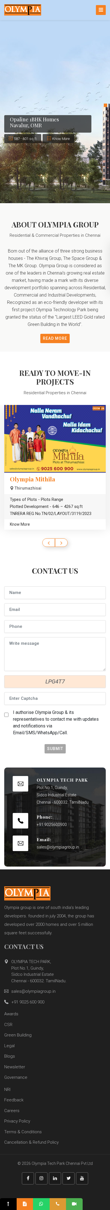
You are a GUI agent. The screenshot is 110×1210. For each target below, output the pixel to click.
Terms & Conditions (23, 1131)
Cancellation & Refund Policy (31, 1142)
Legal (9, 1045)
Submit (55, 748)
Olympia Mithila (32, 479)
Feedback (13, 1099)
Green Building (18, 1035)
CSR (8, 1024)
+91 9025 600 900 (27, 1002)
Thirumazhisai (28, 488)
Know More (61, 139)
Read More (55, 338)
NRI (7, 1089)
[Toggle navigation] (101, 10)
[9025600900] (58, 1204)
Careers (11, 1110)
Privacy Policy (17, 1121)
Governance (15, 1077)
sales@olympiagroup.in (58, 847)
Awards (11, 1013)
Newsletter (14, 1066)
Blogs (9, 1056)
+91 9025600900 (52, 824)
